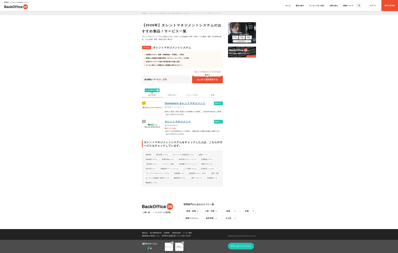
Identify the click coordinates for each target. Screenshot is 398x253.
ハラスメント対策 (168, 164)
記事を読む (334, 5)
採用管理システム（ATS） (198, 173)
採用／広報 (215, 173)
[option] (169, 246)
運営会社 (145, 233)
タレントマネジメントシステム (175, 114)
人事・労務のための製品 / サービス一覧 (178, 13)
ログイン (373, 5)
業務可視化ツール (168, 159)
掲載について (348, 5)
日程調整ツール (179, 173)
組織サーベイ (203, 154)
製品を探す (300, 5)
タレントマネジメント (178, 121)
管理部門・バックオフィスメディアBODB (153, 13)
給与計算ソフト (151, 168)
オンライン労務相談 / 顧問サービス (157, 178)
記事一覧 (147, 212)
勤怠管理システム (162, 154)
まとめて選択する (151, 90)
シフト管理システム (189, 168)
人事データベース (196, 178)
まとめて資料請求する (207, 78)
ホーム (288, 5)
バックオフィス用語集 (163, 212)
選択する (217, 103)
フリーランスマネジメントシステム (157, 173)
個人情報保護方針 (156, 233)
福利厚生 (149, 154)
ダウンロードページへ (241, 246)
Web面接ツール (212, 178)
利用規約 (167, 233)
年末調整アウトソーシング (187, 164)
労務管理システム (151, 159)
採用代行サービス (207, 164)
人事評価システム (151, 164)
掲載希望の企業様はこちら (151, 236)
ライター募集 (187, 233)
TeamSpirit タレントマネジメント (185, 103)
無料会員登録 (390, 5)
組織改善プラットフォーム (169, 168)
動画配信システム (151, 182)
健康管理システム (180, 178)
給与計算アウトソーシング (187, 159)
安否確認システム (207, 159)
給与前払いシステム (207, 168)
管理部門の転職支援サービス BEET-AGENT (176, 236)
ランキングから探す (317, 5)
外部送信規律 (176, 233)
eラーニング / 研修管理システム (183, 154)
